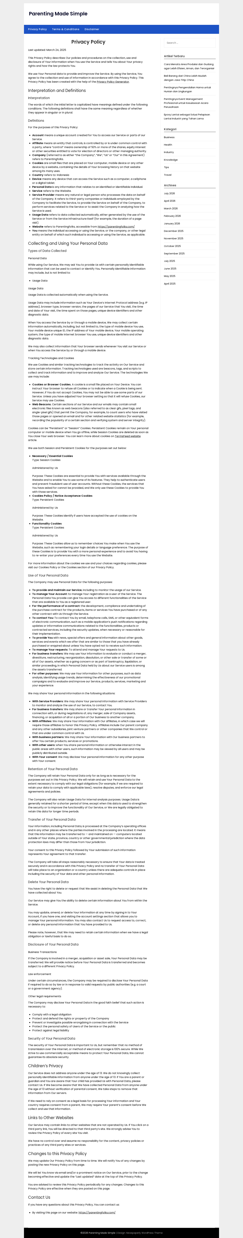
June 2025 (170, 268)
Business (169, 137)
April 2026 (169, 201)
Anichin (168, 310)
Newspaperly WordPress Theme (144, 1233)
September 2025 (174, 253)
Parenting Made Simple (58, 13)
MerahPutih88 (172, 298)
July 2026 (169, 193)
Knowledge (171, 159)
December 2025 (173, 231)
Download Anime (174, 294)
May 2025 (169, 276)
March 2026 (171, 208)
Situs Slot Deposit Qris (177, 306)
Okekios (168, 318)
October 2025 (172, 246)
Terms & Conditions (65, 29)
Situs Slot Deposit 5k (176, 302)
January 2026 (172, 223)
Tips (166, 167)
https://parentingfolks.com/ (116, 227)
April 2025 (170, 283)
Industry (169, 152)
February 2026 (172, 216)
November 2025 (173, 238)
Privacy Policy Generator (113, 82)
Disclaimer (92, 29)
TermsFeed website (128, 436)
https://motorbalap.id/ (178, 314)
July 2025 (169, 261)
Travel (167, 175)
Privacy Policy (37, 29)
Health (168, 144)
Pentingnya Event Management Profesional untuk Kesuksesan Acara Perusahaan (186, 103)
